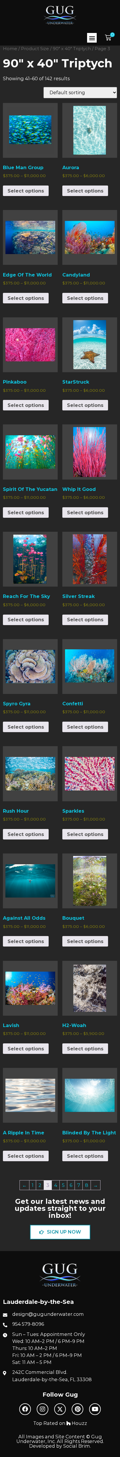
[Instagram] (42, 1409)
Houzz (78, 1423)
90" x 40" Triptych (72, 48)
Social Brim (76, 1446)
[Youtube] (95, 1409)
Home (10, 48)
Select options (26, 191)
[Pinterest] (77, 1409)
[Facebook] (25, 1409)
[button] (92, 38)
